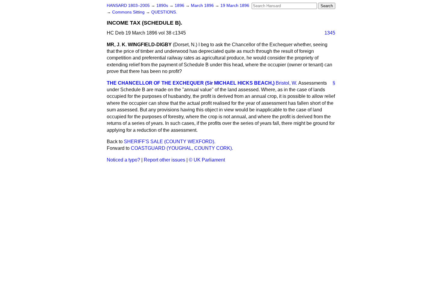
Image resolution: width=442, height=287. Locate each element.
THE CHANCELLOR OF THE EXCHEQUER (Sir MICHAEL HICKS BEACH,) (191, 83)
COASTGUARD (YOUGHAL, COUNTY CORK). (182, 148)
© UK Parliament (207, 159)
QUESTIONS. (164, 12)
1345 (329, 32)
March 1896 (203, 5)
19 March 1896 (234, 5)
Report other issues (164, 159)
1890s (162, 5)
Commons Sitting (129, 12)
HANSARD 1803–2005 (128, 5)
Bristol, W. (286, 83)
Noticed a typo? (123, 159)
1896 (180, 5)
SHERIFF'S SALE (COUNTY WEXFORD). (169, 141)
